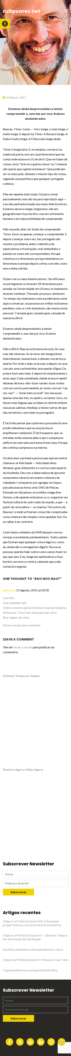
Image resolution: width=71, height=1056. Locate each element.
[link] (5, 24)
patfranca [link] (9, 590)
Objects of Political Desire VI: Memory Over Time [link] (35, 960)
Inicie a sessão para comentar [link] (22, 625)
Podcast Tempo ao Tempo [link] (21, 676)
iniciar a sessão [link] (22, 647)
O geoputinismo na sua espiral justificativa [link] (30, 970)
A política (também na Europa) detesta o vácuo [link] (33, 949)
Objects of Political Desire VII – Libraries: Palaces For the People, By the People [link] (35, 937)
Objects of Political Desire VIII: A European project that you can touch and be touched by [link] (32, 923)
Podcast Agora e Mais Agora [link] (23, 769)
